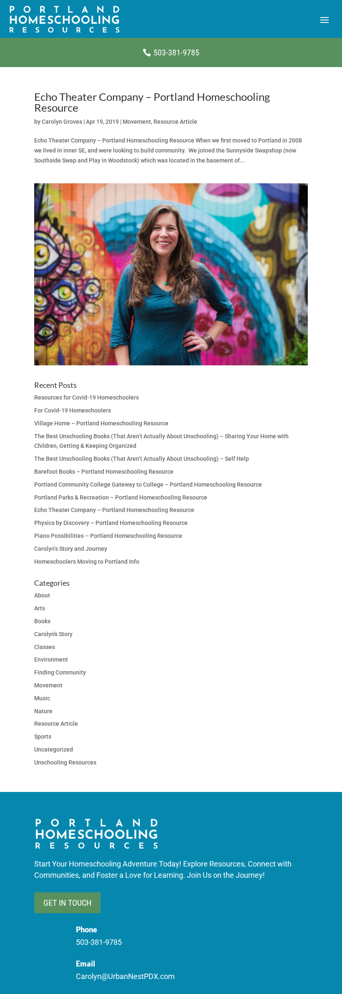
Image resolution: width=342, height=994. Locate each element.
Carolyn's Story (53, 634)
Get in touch (67, 903)
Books (42, 621)
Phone (86, 929)
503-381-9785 (176, 52)
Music (42, 698)
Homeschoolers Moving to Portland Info (86, 561)
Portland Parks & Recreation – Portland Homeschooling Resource (120, 497)
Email (85, 963)
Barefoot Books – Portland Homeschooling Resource (104, 471)
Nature (43, 711)
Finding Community (60, 672)
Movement (137, 121)
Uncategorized (53, 749)
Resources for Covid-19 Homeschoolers (86, 397)
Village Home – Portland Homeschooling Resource (101, 423)
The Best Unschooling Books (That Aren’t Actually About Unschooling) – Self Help (141, 458)
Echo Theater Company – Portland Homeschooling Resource (152, 102)
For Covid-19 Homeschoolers (72, 410)
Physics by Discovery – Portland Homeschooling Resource (111, 522)
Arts (39, 608)
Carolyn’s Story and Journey (70, 548)
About (42, 595)
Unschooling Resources (65, 762)
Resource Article (175, 121)
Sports (42, 736)
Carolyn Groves (62, 121)
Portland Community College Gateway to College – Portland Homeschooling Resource (148, 484)
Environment (51, 659)
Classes (44, 647)
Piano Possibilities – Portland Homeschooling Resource (108, 535)
